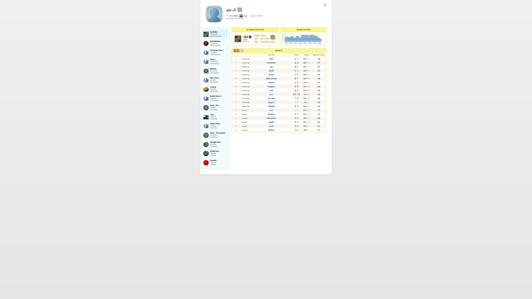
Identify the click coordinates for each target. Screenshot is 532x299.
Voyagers (271, 87)
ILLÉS (271, 126)
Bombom (271, 114)
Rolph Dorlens (271, 79)
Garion (271, 75)
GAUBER (271, 106)
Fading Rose (271, 118)
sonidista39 (271, 63)
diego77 (271, 102)
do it (271, 94)
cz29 (271, 90)
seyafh (271, 71)
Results (278, 51)
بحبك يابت (271, 98)
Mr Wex (271, 130)
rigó (271, 67)
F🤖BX (271, 122)
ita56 (271, 59)
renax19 (271, 83)
